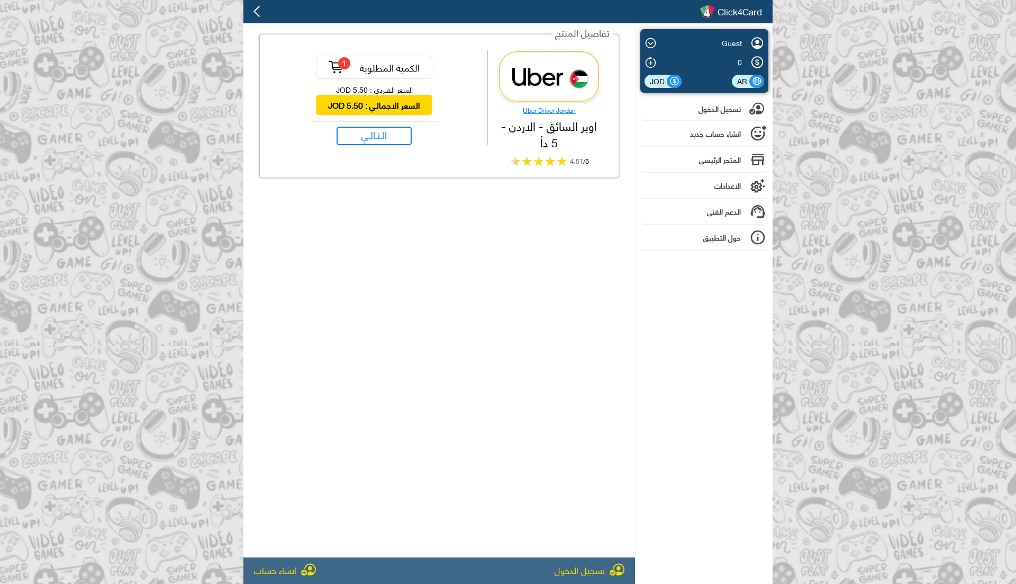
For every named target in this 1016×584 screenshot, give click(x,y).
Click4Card (740, 11)
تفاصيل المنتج (582, 32)
